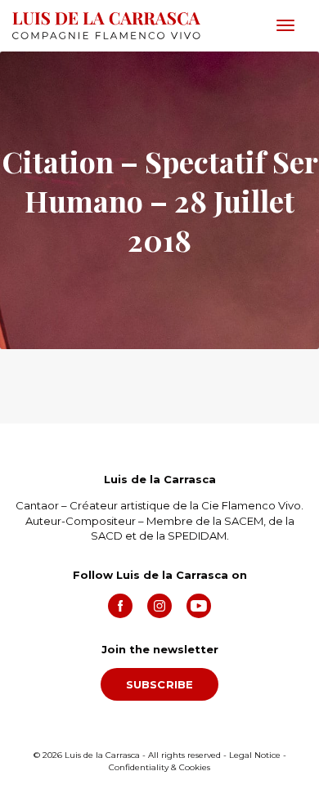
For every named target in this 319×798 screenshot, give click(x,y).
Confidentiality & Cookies (159, 767)
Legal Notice (255, 755)
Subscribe (160, 684)
